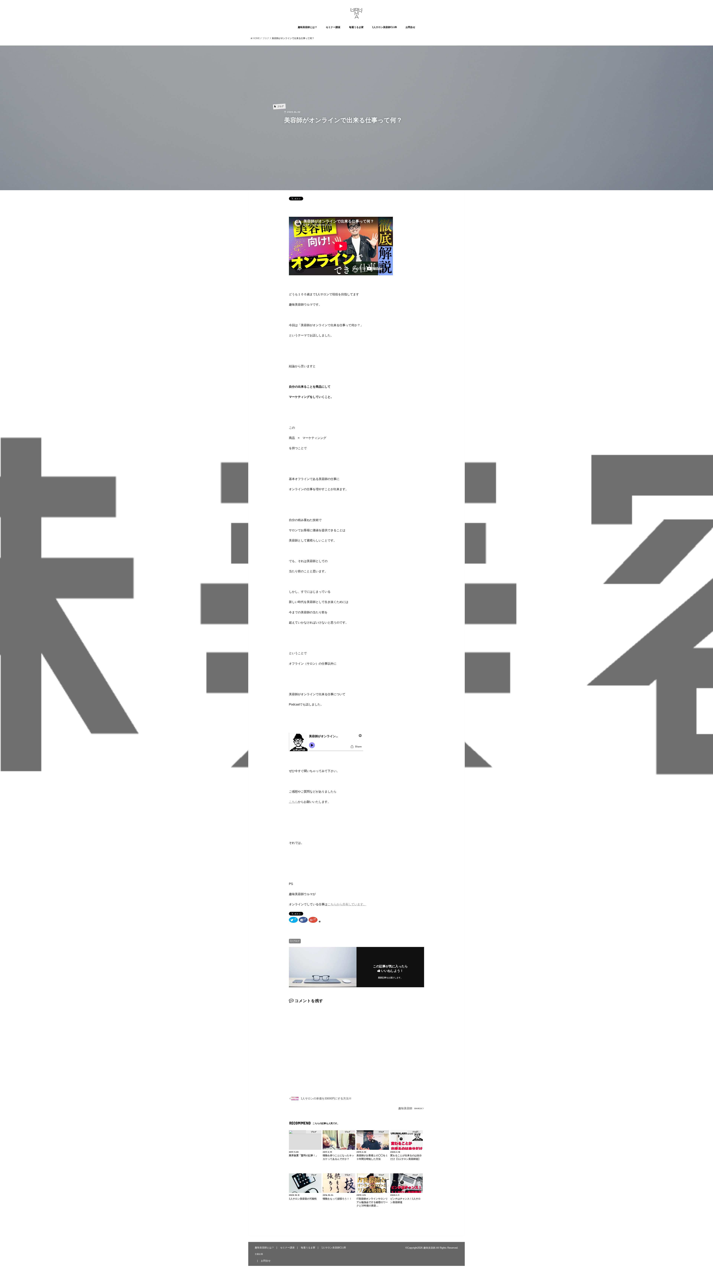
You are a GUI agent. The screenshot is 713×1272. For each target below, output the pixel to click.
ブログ (296, 941)
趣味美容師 (429, 1247)
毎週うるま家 (356, 27)
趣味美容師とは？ (307, 27)
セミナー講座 (333, 27)
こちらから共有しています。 (347, 904)
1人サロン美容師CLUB (384, 27)
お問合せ (410, 27)
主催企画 (259, 1254)
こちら (293, 801)
